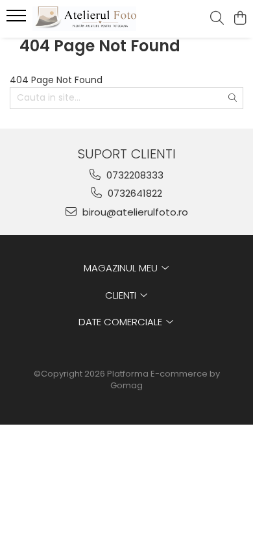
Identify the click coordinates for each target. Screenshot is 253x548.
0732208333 (133, 175)
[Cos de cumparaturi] (240, 19)
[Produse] (17, 19)
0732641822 (133, 193)
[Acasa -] (84, 19)
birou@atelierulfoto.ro (134, 212)
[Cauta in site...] (217, 19)
